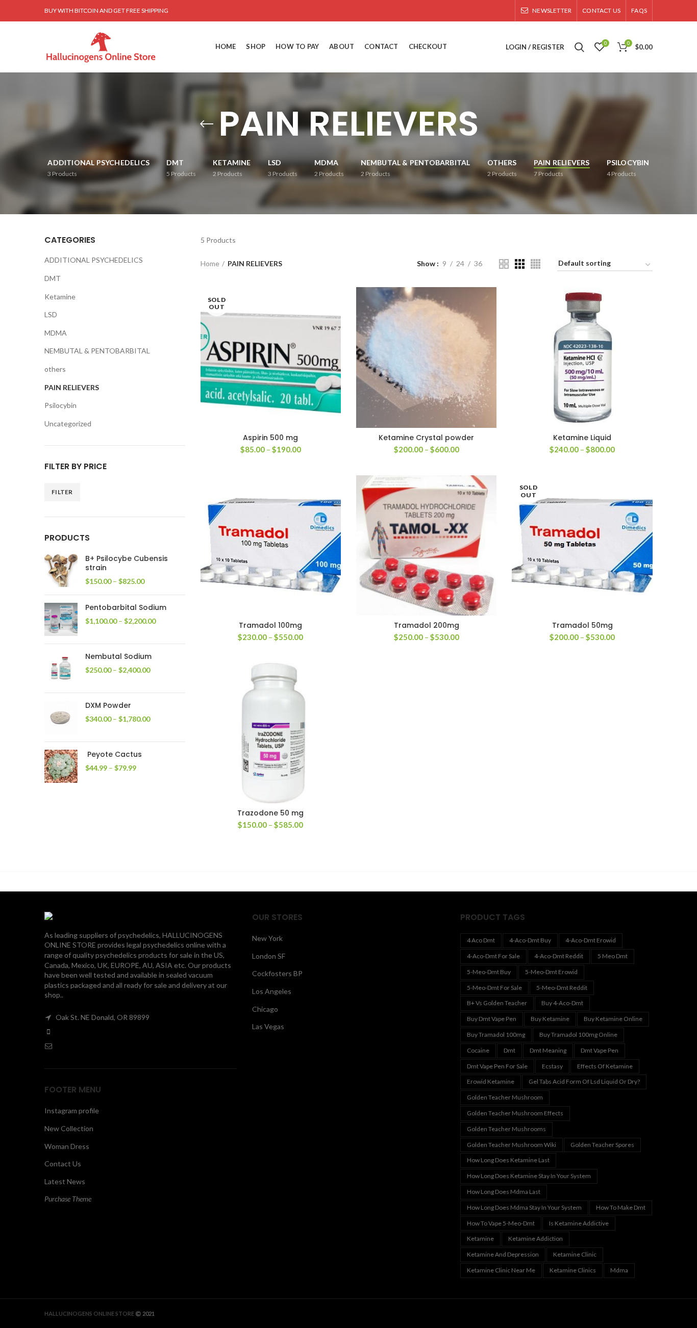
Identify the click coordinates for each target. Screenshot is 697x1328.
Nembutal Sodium (118, 656)
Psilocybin (60, 405)
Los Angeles (271, 991)
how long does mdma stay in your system (524, 1207)
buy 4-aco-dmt (562, 1003)
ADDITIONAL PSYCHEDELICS (93, 260)
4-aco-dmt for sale (493, 956)
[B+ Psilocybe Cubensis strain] (61, 570)
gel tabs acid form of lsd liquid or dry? (584, 1081)
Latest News (64, 1181)
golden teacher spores (602, 1144)
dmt (509, 1050)
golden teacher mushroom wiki (511, 1144)
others (55, 369)
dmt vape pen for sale (497, 1066)
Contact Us (62, 1163)
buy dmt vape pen (491, 1019)
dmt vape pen (599, 1050)
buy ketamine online (613, 1019)
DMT (52, 278)
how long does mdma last (503, 1191)
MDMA (55, 332)
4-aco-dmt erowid (590, 940)
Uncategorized (67, 423)
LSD (50, 314)
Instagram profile (71, 1110)
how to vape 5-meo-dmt (501, 1223)
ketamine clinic (574, 1254)
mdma (619, 1270)
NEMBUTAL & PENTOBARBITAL (97, 350)
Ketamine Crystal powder (426, 437)
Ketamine (60, 296)
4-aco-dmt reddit (558, 956)
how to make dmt (620, 1207)
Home (210, 263)
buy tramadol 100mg (496, 1034)
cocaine (478, 1050)
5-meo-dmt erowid (551, 972)
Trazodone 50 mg (270, 813)
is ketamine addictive (579, 1223)
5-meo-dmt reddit (561, 987)
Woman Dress (66, 1146)
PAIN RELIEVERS (71, 387)
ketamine (480, 1238)
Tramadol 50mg (582, 625)
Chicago (265, 1009)
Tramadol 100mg (270, 625)
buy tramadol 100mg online (578, 1034)
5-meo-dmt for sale (494, 987)
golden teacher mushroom (505, 1097)
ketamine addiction (535, 1238)
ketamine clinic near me (501, 1270)
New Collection (68, 1128)
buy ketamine (550, 1019)
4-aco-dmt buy (530, 940)
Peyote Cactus (113, 754)
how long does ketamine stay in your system (529, 1176)
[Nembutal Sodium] (61, 668)
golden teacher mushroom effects (515, 1113)
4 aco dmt (481, 940)
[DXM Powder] (61, 717)
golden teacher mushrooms (506, 1129)
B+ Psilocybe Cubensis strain (126, 563)
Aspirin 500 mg (270, 437)
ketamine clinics (573, 1270)
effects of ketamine (605, 1066)
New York (267, 938)
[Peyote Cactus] (61, 766)
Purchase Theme (67, 1198)
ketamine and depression (503, 1254)
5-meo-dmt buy (489, 972)
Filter (62, 492)
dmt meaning (548, 1050)
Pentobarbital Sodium (125, 607)
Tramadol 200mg (426, 625)
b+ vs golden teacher (497, 1003)
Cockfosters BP (277, 973)
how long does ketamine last (508, 1160)
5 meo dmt (613, 956)
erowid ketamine (490, 1081)
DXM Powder (108, 705)
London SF (268, 956)
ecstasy (552, 1066)
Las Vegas (268, 1026)
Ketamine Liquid (582, 437)
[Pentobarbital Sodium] (61, 619)
